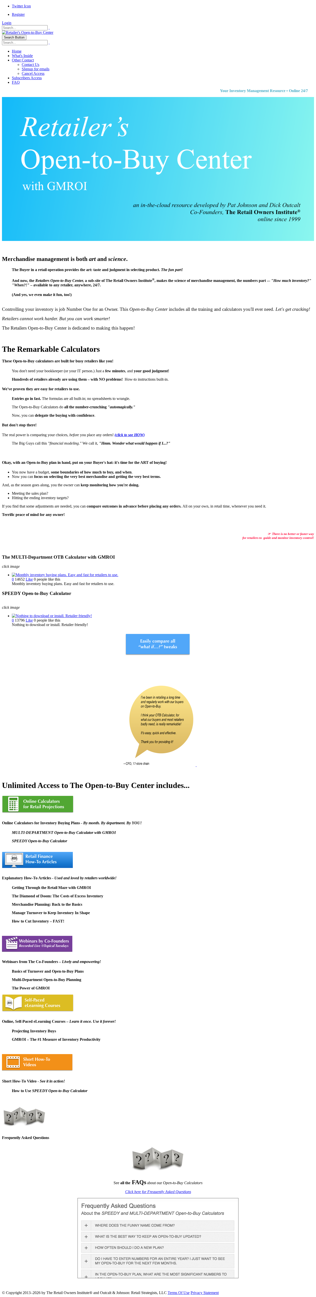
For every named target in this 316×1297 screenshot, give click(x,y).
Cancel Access (33, 73)
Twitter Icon (21, 6)
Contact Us (30, 64)
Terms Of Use (179, 1293)
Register (18, 14)
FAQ (16, 82)
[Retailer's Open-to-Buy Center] (27, 32)
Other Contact (23, 60)
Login (6, 23)
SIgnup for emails (35, 69)
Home (16, 51)
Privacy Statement (205, 1293)
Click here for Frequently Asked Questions (158, 1192)
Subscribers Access (27, 78)
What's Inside (22, 56)
